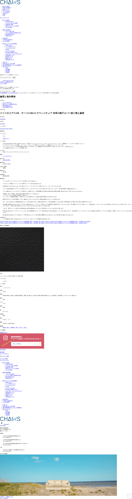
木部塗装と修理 (9, 24)
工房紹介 (8, 72)
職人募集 (8, 70)
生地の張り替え (9, 21)
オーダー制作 (9, 27)
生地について (6, 9)
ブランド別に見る (10, 31)
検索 (4, 15)
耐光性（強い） (6, 327)
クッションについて (10, 48)
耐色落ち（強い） (15, 327)
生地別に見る (9, 35)
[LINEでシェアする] (7, 128)
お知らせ (5, 13)
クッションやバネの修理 (12, 23)
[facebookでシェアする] (3, 128)
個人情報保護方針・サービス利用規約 (12, 65)
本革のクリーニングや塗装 (12, 25)
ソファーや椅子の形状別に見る (13, 32)
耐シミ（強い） (24, 327)
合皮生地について (10, 55)
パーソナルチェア (7, 156)
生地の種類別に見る (8, 107)
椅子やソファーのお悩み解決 (10, 43)
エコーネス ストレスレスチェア (14, 53)
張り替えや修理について (12, 52)
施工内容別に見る (10, 34)
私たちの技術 (6, 6)
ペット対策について (10, 46)
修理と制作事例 (6, 7)
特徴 (7, 68)
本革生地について (10, 59)
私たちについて (6, 10)
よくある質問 (6, 12)
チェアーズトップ (4, 17)
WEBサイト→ (6, 138)
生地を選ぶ (5, 38)
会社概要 (8, 69)
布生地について (9, 56)
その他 (7, 49)
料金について (9, 58)
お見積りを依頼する (8, 39)
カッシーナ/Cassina (10, 50)
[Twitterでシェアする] (10, 128)
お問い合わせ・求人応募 (9, 63)
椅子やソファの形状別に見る (10, 104)
